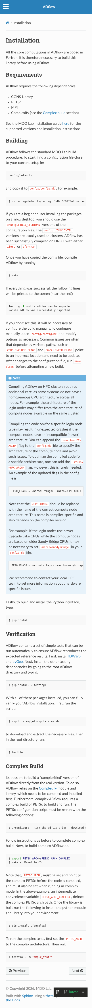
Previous (19, 971)
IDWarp (74, 656)
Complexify (48, 788)
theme (50, 996)
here (65, 123)
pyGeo (18, 661)
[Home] (7, 23)
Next (76, 971)
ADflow (49, 7)
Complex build (54, 113)
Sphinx (27, 996)
